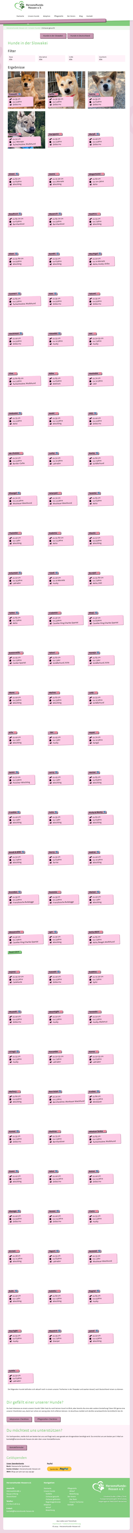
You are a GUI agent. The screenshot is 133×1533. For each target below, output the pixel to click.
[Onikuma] (26, 409)
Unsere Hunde (33, 16)
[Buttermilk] (26, 648)
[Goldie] (26, 1366)
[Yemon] (66, 1207)
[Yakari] (66, 648)
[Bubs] (26, 1286)
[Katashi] (66, 967)
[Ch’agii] (26, 1047)
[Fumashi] (26, 90)
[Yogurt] (66, 1247)
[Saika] (66, 90)
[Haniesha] (106, 369)
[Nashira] (106, 209)
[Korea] (106, 1047)
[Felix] (66, 808)
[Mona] (26, 688)
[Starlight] (26, 1326)
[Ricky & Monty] (106, 808)
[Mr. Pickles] (26, 449)
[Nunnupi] (26, 130)
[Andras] (106, 848)
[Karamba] (66, 1047)
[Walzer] (106, 888)
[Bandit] (66, 249)
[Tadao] (26, 608)
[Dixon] (26, 169)
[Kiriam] (26, 1247)
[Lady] (106, 688)
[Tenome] (106, 489)
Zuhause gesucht (52, 1496)
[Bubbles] (106, 967)
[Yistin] (106, 1207)
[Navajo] (106, 648)
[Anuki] (66, 409)
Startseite (20, 16)
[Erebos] (106, 1087)
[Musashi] (26, 1007)
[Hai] (106, 329)
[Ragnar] (106, 1286)
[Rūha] (66, 369)
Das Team (73, 1499)
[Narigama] (66, 130)
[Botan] (106, 1167)
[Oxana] (66, 169)
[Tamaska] (106, 1007)
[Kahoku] (66, 1286)
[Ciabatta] (66, 608)
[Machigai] (106, 249)
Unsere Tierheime (76, 1502)
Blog (81, 16)
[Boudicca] (26, 209)
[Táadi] (66, 568)
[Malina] (66, 688)
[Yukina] (106, 90)
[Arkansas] (26, 568)
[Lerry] (66, 768)
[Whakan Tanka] (106, 1127)
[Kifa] (26, 728)
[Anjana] (26, 967)
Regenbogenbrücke (53, 1502)
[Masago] (26, 1207)
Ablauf (48, 1507)
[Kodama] (66, 528)
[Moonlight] (66, 1007)
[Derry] (66, 848)
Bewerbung (50, 1510)
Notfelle (49, 1494)
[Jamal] (106, 1326)
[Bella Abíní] (106, 927)
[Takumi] (106, 289)
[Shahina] (66, 1127)
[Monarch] (66, 209)
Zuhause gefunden (53, 1499)
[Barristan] (66, 1087)
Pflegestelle (58, 16)
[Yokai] (66, 1167)
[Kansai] (26, 1127)
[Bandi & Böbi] (26, 848)
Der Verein (71, 16)
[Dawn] (26, 1167)
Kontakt (90, 16)
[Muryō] (106, 130)
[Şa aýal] (106, 568)
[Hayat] (106, 728)
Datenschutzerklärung (72, 1524)
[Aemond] (106, 1247)
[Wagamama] (106, 169)
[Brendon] (26, 888)
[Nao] (66, 289)
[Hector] (106, 768)
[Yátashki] (66, 329)
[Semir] (26, 768)
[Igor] (66, 927)
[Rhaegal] (26, 489)
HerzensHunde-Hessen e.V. (16, 28)
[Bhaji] (106, 608)
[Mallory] (26, 1087)
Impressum (56, 1524)
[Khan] (26, 249)
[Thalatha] (26, 528)
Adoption (46, 16)
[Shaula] (106, 528)
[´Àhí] (66, 728)
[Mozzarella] (26, 927)
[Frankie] (26, 808)
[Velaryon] (66, 489)
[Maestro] (66, 1326)
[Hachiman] (26, 329)
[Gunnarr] (26, 289)
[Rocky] (106, 449)
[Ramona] (66, 888)
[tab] (53, 35)
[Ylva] (26, 369)
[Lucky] (66, 449)
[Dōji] (106, 409)
